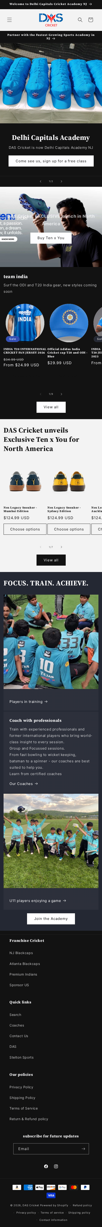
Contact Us (18, 1036)
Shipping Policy (22, 1098)
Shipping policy (79, 1212)
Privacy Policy (21, 1087)
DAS (13, 1046)
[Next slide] (61, 181)
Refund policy (82, 1205)
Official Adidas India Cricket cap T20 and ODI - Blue (67, 352)
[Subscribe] (83, 1148)
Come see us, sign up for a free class (51, 161)
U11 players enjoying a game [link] (35, 900)
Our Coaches (21, 783)
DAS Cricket (31, 1205)
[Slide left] (40, 394)
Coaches (16, 1025)
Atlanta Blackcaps (24, 964)
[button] (9, 20)
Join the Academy (51, 918)
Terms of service (52, 1212)
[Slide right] (61, 394)
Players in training (25, 701)
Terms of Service (23, 1108)
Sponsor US (19, 985)
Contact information (53, 1220)
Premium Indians (23, 974)
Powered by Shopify (54, 1205)
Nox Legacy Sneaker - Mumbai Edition (20, 509)
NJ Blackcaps (21, 953)
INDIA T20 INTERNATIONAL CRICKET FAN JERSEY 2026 (25, 351)
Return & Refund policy (28, 1119)
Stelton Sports (21, 1057)
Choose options (25, 376)
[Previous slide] (40, 181)
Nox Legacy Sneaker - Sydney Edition (64, 509)
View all (51, 407)
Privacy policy (26, 1212)
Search (15, 1015)
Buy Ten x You (51, 238)
